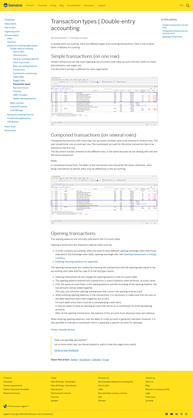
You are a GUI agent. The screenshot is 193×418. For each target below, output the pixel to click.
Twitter (74, 359)
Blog (62, 5)
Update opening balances (24, 98)
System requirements (13, 385)
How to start (10, 27)
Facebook (85, 359)
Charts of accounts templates (16, 389)
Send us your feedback (66, 350)
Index (9, 38)
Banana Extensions (12, 393)
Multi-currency (17, 103)
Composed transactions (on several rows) (175, 32)
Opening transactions (172, 37)
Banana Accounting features (20, 114)
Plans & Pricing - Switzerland (63, 382)
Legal (148, 393)
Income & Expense (18, 106)
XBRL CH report (20, 95)
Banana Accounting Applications (22, 45)
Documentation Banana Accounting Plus (115, 382)
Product (29, 5)
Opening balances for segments (81, 261)
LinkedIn (96, 359)
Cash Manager (16, 110)
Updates (54, 400)
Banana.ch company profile (157, 389)
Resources (88, 5)
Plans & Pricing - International (63, 385)
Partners (102, 400)
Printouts (17, 91)
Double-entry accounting (21, 48)
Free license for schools (61, 393)
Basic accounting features (25, 66)
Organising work (12, 31)
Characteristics (20, 55)
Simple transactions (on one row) (175, 26)
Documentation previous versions (112, 393)
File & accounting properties (26, 59)
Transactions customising (25, 73)
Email (106, 359)
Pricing (53, 5)
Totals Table (18, 77)
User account (56, 389)
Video (100, 389)
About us (149, 382)
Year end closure (20, 88)
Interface (11, 42)
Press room (150, 397)
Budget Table (19, 80)
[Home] (13, 5)
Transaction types (21, 84)
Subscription (10, 23)
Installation (10, 20)
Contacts (149, 400)
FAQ (100, 397)
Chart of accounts (21, 62)
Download (42, 5)
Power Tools (10, 126)
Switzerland (10, 130)
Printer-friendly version (63, 329)
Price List (55, 397)
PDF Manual (12, 122)
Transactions (19, 69)
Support (102, 5)
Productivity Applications (19, 118)
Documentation (74, 5)
